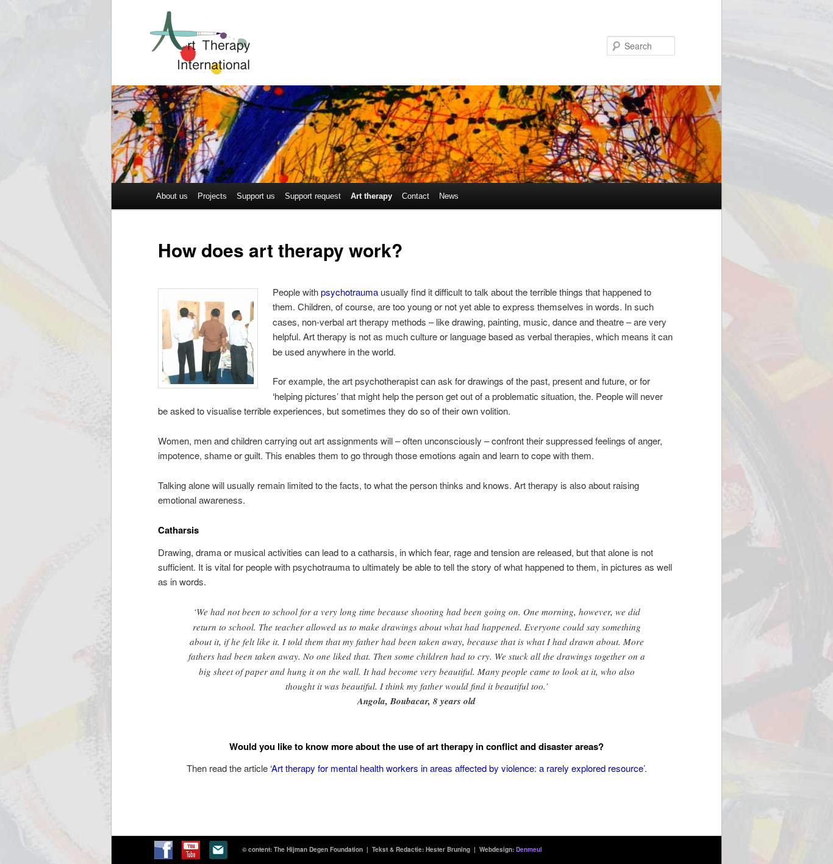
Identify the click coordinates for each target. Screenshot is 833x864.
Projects (212, 196)
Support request (313, 196)
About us (172, 196)
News (449, 196)
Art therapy (371, 196)
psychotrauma (349, 291)
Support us (256, 196)
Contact (415, 196)
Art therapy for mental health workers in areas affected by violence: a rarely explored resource (457, 768)
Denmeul (529, 849)
